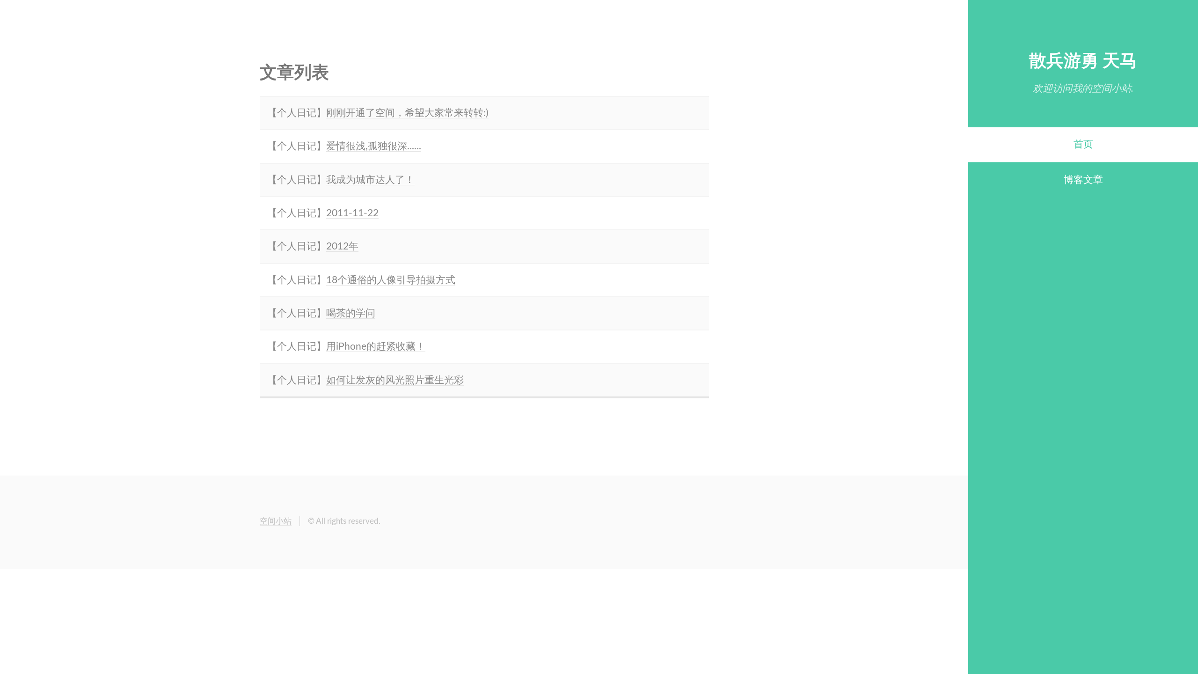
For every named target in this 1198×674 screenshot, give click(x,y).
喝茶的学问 (350, 313)
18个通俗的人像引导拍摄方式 (390, 280)
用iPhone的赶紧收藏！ (375, 347)
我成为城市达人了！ (370, 180)
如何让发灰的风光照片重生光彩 (395, 380)
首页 (1083, 144)
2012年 (342, 246)
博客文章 (1083, 180)
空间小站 (276, 521)
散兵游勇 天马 (1083, 61)
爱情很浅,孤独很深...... (373, 146)
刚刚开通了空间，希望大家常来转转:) (407, 113)
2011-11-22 (352, 213)
